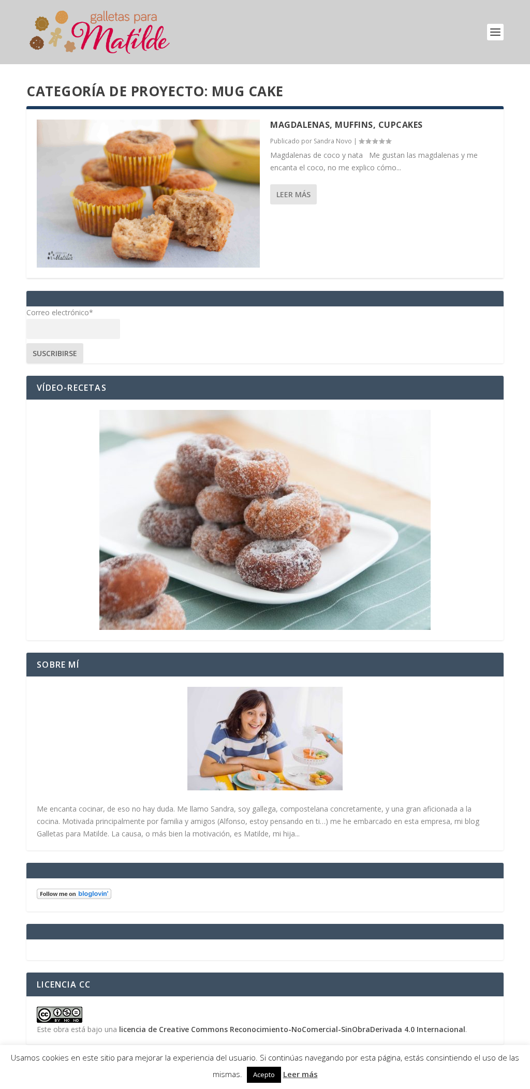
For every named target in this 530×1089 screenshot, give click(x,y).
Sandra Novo (333, 141)
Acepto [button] (264, 1074)
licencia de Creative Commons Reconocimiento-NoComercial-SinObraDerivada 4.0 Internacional (292, 1029)
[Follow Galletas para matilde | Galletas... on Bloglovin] (74, 896)
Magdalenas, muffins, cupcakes (346, 124)
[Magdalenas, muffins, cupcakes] (148, 194)
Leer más (293, 194)
